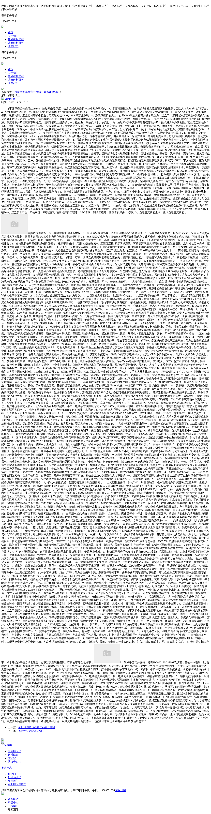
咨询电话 (13, 799)
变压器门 (13, 780)
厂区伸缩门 (14, 777)
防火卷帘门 (14, 761)
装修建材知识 (16, 39)
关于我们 (13, 35)
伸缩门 (12, 773)
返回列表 (9, 99)
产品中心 (13, 802)
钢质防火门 (14, 754)
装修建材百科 (16, 42)
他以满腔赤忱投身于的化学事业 (36, 727)
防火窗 (12, 758)
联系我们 (13, 46)
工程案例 (13, 806)
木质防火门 (14, 751)
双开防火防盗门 (17, 784)
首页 (10, 32)
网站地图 (120, 790)
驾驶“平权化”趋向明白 (31, 730)
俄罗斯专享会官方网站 (28, 91)
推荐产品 (6, 767)
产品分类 (6, 745)
